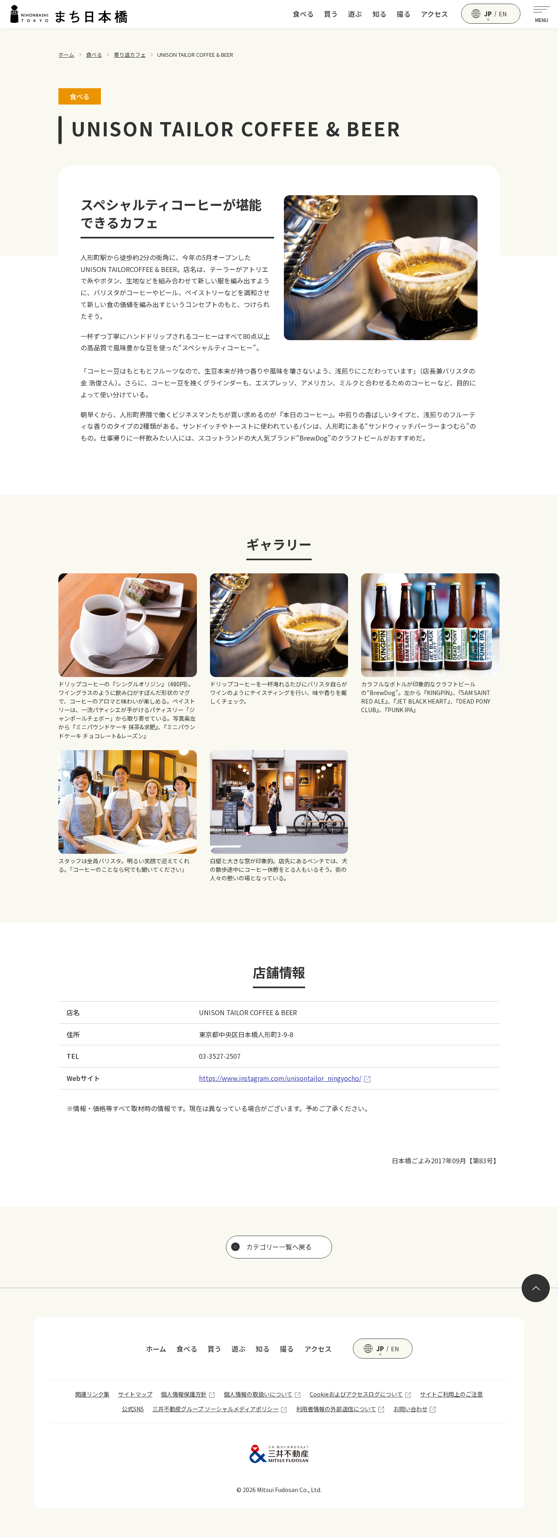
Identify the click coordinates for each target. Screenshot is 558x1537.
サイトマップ (135, 1394)
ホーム (66, 54)
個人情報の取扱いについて (258, 1394)
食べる (303, 14)
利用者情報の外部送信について (336, 1409)
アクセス (434, 14)
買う (331, 14)
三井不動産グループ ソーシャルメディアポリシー (215, 1409)
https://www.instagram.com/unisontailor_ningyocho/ (280, 1078)
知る (379, 14)
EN (503, 14)
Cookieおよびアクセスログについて (356, 1394)
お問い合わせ (410, 1409)
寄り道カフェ (130, 54)
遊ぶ (355, 14)
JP (488, 14)
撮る (404, 14)
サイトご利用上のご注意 (451, 1394)
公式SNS (133, 1409)
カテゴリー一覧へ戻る (279, 1247)
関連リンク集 (92, 1394)
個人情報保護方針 (184, 1394)
